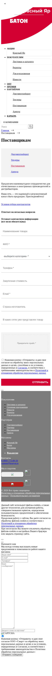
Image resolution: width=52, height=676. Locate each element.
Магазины (11, 448)
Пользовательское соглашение (25, 495)
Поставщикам (19, 105)
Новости (17, 79)
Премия (11, 87)
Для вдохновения (21, 73)
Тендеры (17, 99)
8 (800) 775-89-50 (9, 460)
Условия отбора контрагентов (15, 204)
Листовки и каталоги (23, 61)
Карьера (11, 116)
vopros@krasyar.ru (9, 463)
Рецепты (17, 67)
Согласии (22, 368)
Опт (9, 84)
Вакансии (12, 452)
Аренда (16, 111)
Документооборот (21, 93)
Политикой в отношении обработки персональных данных (24, 371)
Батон (9, 445)
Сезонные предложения (17, 407)
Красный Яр (19, 53)
